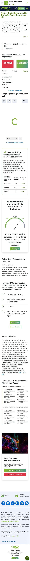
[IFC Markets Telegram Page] (27, 503)
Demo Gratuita (15, 327)
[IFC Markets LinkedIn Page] (17, 503)
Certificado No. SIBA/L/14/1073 (9, 521)
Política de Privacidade (8, 541)
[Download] (27, 3)
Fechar (15, 558)
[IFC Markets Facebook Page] (3, 503)
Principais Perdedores (15, 474)
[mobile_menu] (27, 8)
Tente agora (15, 249)
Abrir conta (21, 8)
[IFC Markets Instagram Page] (8, 503)
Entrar (14, 8)
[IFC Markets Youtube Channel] (22, 503)
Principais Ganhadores (15, 470)
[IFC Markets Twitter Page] (13, 503)
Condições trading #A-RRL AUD (15, 90)
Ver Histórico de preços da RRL (14, 142)
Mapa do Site (15, 536)
